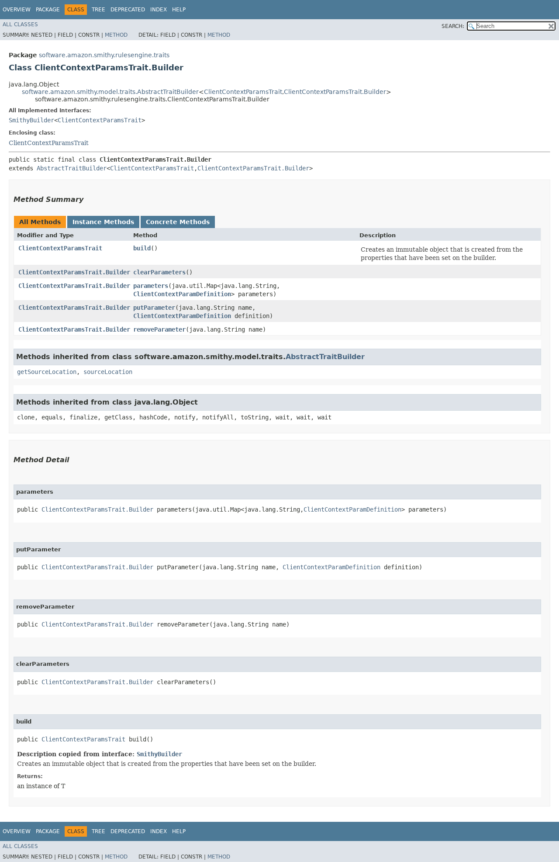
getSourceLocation (46, 371)
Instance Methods (103, 221)
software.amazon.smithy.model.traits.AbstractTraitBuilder (110, 91)
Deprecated (127, 10)
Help (179, 10)
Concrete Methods (178, 221)
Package (48, 10)
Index (158, 10)
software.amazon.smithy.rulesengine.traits (104, 55)
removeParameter (159, 329)
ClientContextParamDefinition (182, 294)
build (142, 248)
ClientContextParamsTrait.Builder (335, 91)
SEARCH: (453, 26)
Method (116, 35)
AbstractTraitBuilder (72, 168)
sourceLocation (107, 371)
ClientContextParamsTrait (243, 91)
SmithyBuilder (31, 120)
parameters (150, 285)
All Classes (20, 24)
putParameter (154, 307)
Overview (17, 10)
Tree (98, 10)
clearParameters (159, 272)
